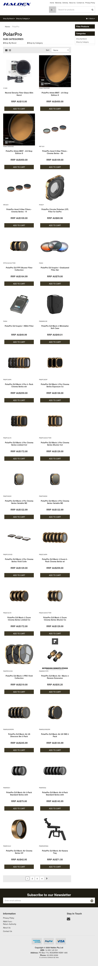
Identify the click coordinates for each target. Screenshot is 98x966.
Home (52, 3)
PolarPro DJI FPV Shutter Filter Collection (19, 268)
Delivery (65, 3)
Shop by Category (22, 18)
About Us (72, 3)
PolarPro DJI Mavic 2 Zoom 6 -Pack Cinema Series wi (55, 560)
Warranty (58, 3)
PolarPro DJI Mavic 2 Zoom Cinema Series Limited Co (19, 618)
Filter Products (82, 26)
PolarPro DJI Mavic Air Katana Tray (55, 851)
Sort (47, 50)
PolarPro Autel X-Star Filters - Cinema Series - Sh (55, 152)
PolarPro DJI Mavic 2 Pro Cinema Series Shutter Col (55, 443)
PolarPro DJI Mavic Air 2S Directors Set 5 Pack (19, 735)
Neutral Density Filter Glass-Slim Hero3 (19, 93)
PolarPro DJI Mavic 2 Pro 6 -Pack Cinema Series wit (19, 385)
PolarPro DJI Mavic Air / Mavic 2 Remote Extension (55, 676)
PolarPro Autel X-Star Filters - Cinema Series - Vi (19, 210)
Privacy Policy (90, 3)
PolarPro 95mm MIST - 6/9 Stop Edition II (19, 152)
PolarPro (15, 26)
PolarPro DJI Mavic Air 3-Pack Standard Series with (19, 793)
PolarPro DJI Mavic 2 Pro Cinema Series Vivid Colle (19, 560)
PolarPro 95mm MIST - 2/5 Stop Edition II (55, 93)
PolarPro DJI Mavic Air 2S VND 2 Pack (55, 735)
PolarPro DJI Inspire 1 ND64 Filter (19, 326)
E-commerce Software (46, 957)
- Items (91, 18)
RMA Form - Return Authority (9, 922)
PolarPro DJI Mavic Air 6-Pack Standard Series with (55, 793)
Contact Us (80, 3)
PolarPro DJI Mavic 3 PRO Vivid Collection (19, 676)
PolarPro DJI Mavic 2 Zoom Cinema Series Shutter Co (55, 618)
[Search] (92, 9)
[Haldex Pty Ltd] (17, 4)
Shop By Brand (8, 18)
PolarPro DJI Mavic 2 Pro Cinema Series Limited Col (19, 443)
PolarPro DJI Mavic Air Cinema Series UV (19, 851)
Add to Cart (19, 108)
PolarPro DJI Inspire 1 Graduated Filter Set (55, 268)
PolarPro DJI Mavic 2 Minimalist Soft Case (55, 327)
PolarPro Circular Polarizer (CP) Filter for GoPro (54, 210)
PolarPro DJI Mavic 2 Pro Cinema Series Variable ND (19, 502)
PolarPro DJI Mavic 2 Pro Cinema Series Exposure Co (55, 385)
